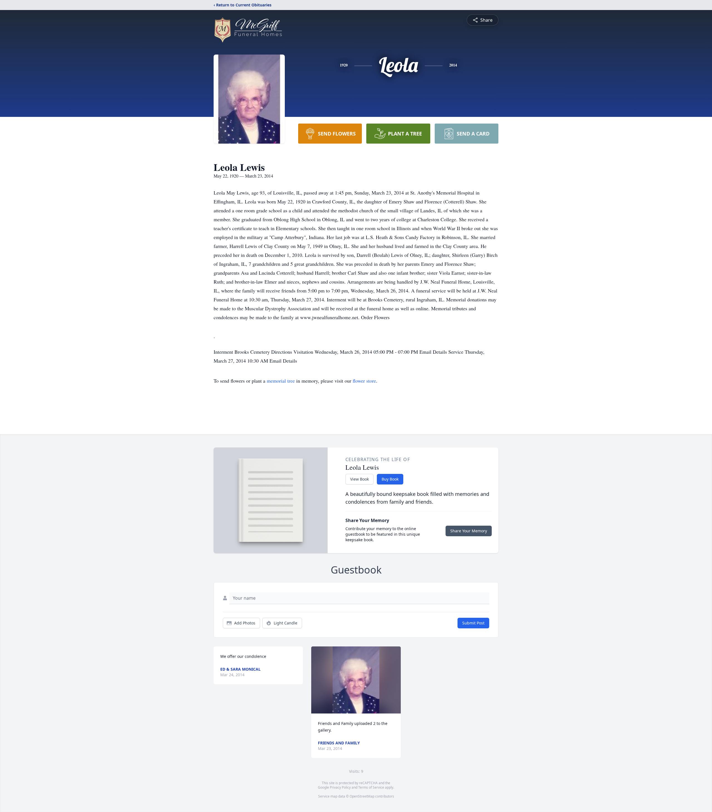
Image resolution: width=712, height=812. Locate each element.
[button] (356, 679)
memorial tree (281, 380)
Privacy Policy (340, 787)
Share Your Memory (468, 530)
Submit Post (473, 623)
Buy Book (390, 479)
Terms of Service (371, 787)
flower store (364, 380)
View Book (359, 479)
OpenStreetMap (362, 796)
